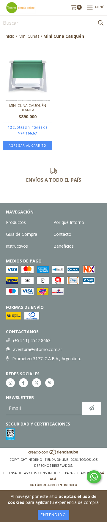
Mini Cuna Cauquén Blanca (27, 107)
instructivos (17, 246)
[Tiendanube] (54, 454)
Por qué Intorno (69, 222)
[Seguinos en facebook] (23, 382)
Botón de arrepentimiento (53, 485)
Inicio (9, 36)
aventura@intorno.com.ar (37, 349)
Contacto (62, 234)
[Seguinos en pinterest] (49, 382)
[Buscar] (101, 22)
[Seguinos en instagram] (10, 382)
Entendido (53, 514)
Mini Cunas (29, 36)
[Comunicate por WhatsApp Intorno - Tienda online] (94, 476)
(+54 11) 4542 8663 (32, 340)
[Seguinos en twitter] (36, 382)
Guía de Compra (21, 234)
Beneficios (64, 246)
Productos (16, 222)
